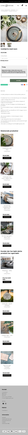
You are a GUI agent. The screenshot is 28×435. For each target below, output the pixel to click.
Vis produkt (7, 157)
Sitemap (3, 401)
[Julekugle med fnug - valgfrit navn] (7, 169)
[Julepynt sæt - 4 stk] (7, 327)
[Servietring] (7, 197)
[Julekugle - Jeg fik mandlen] (7, 295)
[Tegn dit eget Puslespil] (7, 357)
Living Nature (4, 410)
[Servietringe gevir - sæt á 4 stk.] (7, 228)
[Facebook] (4, 403)
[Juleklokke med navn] (7, 140)
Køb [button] (19, 80)
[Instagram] (6, 403)
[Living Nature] (7, 6)
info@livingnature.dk (9, 398)
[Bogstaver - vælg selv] (7, 262)
